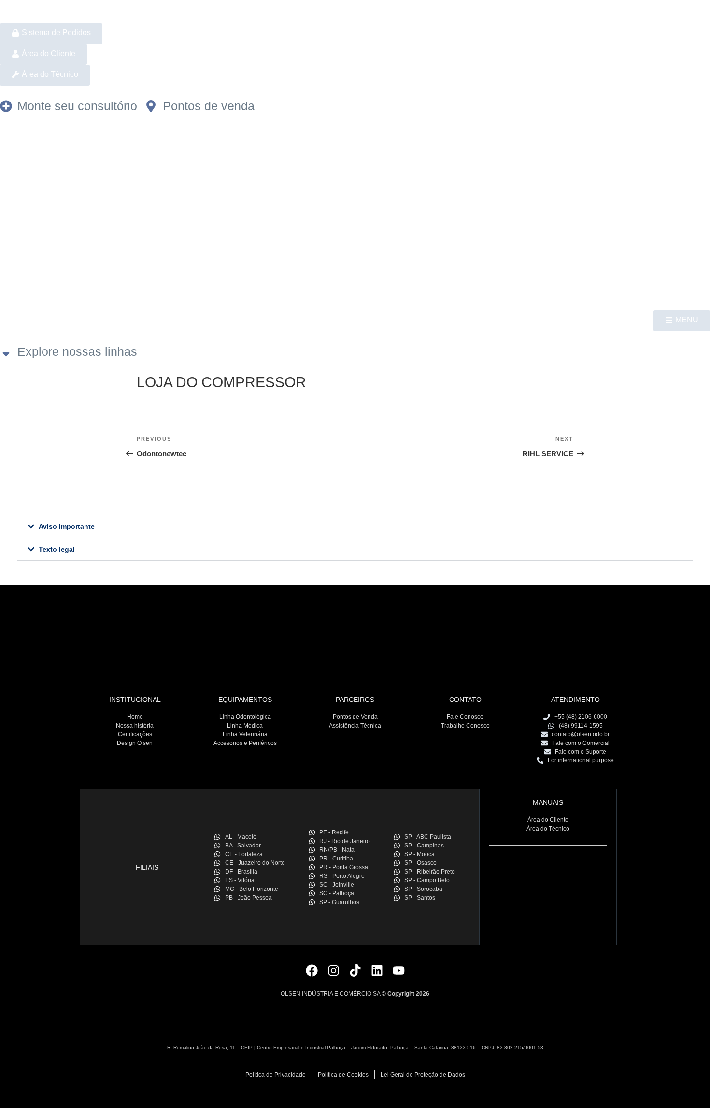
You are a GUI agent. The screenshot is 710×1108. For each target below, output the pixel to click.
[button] (355, 526)
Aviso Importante (67, 526)
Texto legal (57, 549)
